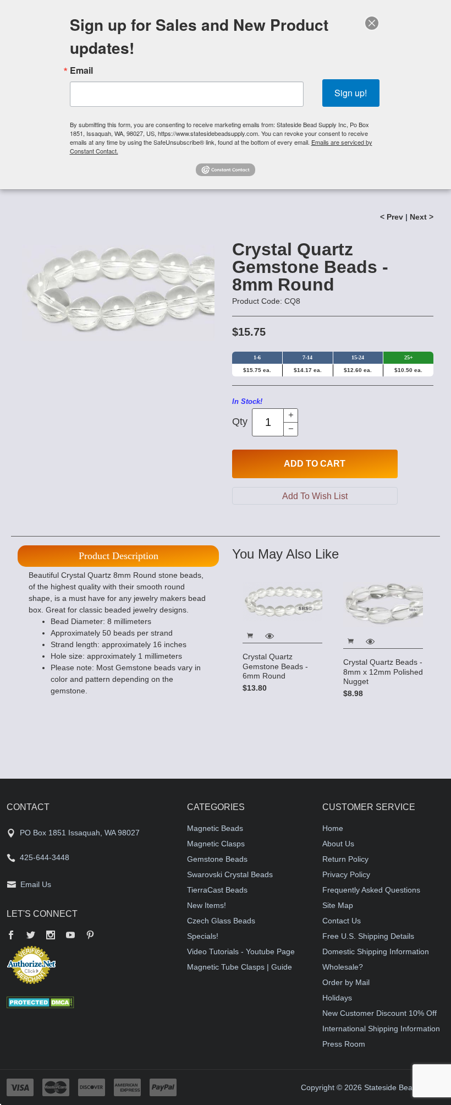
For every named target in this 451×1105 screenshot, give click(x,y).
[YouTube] (70, 936)
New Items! (206, 905)
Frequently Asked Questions (371, 889)
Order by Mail (346, 982)
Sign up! (350, 92)
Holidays (337, 997)
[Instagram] (50, 936)
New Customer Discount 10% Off (379, 1013)
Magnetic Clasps (216, 843)
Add (314, 463)
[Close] (371, 23)
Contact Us (341, 920)
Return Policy (345, 859)
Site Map (337, 905)
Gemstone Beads (217, 859)
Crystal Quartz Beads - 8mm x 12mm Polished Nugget (383, 672)
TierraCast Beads (217, 889)
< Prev (391, 216)
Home (332, 828)
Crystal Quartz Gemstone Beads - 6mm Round (275, 666)
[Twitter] (30, 936)
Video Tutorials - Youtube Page (241, 951)
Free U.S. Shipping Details (368, 936)
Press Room (343, 1044)
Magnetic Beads (215, 828)
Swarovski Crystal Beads (230, 874)
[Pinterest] (90, 936)
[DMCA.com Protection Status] (40, 1001)
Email (81, 70)
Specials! (202, 936)
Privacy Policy (346, 874)
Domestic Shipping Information (375, 951)
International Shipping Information (381, 1028)
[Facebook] (11, 936)
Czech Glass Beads (221, 920)
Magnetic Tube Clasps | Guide (239, 966)
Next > (421, 216)
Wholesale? (342, 966)
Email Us (35, 884)
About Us (338, 843)
